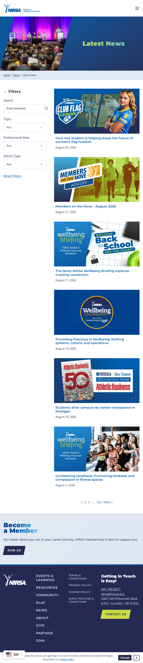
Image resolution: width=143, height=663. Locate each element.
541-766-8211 (111, 589)
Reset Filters (12, 176)
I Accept (125, 657)
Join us (14, 550)
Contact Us (115, 614)
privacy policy (67, 659)
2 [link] (85, 502)
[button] (24, 127)
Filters (14, 91)
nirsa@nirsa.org (112, 594)
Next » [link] (108, 502)
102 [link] (98, 502)
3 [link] (89, 502)
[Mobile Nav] (137, 8)
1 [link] (82, 502)
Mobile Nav (137, 8)
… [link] (93, 502)
